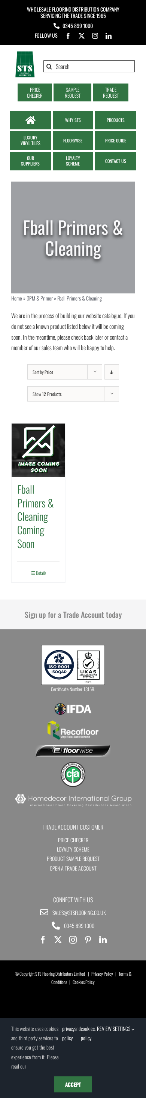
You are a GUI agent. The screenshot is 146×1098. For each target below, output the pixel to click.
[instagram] (95, 36)
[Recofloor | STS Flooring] (73, 722)
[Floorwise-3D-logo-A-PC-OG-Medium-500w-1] (73, 747)
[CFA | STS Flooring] (73, 764)
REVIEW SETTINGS (114, 1028)
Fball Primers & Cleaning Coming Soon (35, 516)
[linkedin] (109, 36)
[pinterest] (88, 940)
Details (41, 573)
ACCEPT (73, 1084)
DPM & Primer (40, 298)
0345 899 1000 (78, 25)
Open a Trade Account (73, 868)
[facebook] (68, 36)
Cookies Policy (84, 982)
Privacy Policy (102, 973)
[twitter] (82, 36)
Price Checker (73, 840)
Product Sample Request (73, 858)
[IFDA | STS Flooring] (73, 705)
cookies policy (88, 1033)
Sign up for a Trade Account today (73, 614)
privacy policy (68, 1033)
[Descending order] (111, 372)
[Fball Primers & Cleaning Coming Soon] (38, 450)
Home (16, 298)
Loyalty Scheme (73, 849)
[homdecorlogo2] (73, 794)
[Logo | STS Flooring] (25, 53)
